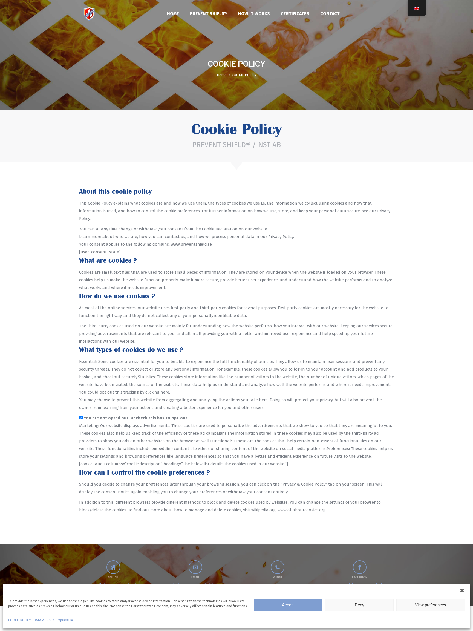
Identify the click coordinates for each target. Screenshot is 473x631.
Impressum (65, 620)
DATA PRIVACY (44, 620)
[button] (462, 590)
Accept (288, 605)
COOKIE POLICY (19, 620)
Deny (359, 605)
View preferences (430, 605)
